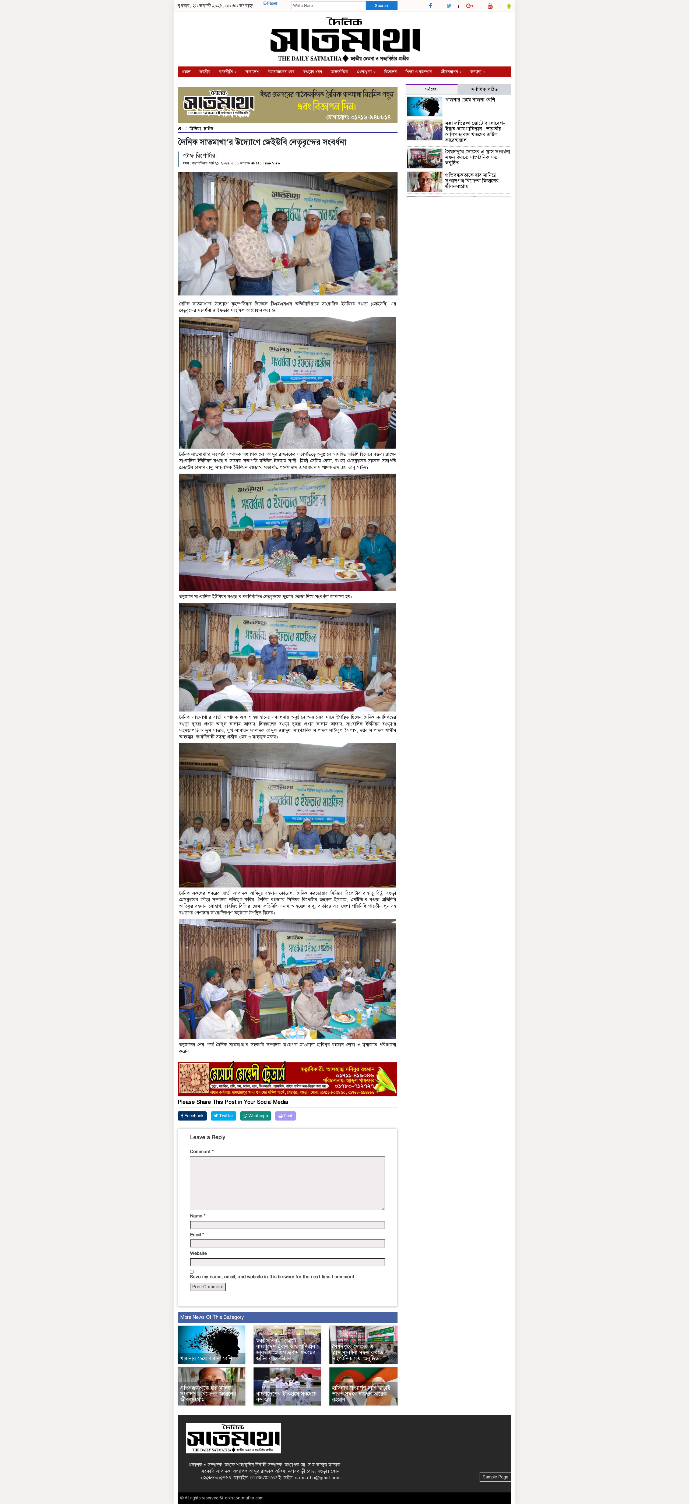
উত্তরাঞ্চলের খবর (281, 72)
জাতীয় (204, 72)
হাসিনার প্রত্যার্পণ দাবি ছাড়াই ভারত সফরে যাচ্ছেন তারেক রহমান (361, 1394)
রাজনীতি (226, 72)
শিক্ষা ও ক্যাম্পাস (419, 72)
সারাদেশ (252, 72)
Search (381, 5)
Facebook (193, 1116)
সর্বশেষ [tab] (431, 89)
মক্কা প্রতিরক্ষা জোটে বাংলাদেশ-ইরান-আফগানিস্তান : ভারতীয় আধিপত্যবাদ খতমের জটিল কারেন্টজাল (287, 1349)
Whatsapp (257, 1116)
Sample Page (495, 1477)
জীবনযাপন (450, 72)
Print (288, 1116)
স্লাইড (208, 129)
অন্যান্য (476, 72)
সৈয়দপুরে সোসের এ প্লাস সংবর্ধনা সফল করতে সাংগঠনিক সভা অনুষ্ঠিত (357, 1352)
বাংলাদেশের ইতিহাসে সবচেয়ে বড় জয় (286, 1396)
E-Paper (270, 3)
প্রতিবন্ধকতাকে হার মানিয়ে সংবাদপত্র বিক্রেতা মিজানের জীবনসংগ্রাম (208, 1394)
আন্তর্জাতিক (339, 72)
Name (198, 1216)
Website (198, 1253)
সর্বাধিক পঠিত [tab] (485, 89)
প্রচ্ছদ (186, 72)
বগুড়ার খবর (312, 72)
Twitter (225, 1116)
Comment (202, 1151)
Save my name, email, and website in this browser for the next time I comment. (273, 1277)
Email (197, 1235)
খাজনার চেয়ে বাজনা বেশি (206, 1358)
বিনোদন (390, 72)
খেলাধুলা (365, 72)
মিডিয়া (195, 129)
